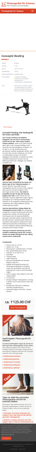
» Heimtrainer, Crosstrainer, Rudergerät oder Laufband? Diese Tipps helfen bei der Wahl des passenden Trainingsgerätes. (17, 415)
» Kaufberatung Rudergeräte (11, 365)
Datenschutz (14, 449)
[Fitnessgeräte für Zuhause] (18, 4)
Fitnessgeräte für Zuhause (12, 11)
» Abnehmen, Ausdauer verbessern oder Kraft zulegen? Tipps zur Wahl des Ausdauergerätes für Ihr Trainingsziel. (17, 422)
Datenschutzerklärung (7, 434)
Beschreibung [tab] (7, 127)
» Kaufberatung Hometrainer (11, 356)
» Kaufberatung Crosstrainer (11, 362)
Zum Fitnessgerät (18, 307)
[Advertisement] (18, 32)
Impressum (22, 449)
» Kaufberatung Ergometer (10, 359)
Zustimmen (6, 438)
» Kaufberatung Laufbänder (11, 368)
